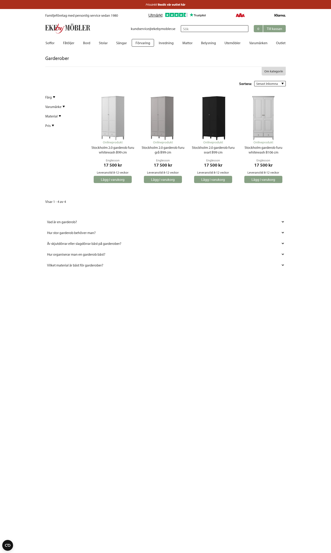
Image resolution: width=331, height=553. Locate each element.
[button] (270, 28)
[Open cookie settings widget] (7, 545)
